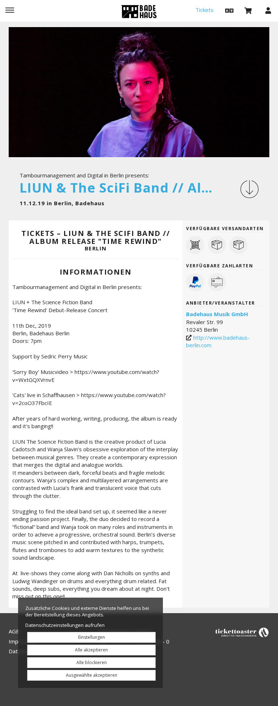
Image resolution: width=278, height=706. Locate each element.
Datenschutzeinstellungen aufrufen (65, 625)
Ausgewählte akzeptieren (91, 675)
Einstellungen (91, 637)
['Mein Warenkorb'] (248, 10)
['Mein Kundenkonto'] (268, 10)
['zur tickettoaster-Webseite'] (242, 632)
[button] (228, 10)
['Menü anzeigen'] (9, 10)
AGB (14, 631)
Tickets (204, 9)
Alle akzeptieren (91, 650)
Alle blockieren (91, 662)
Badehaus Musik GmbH (217, 314)
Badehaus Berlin (139, 12)
